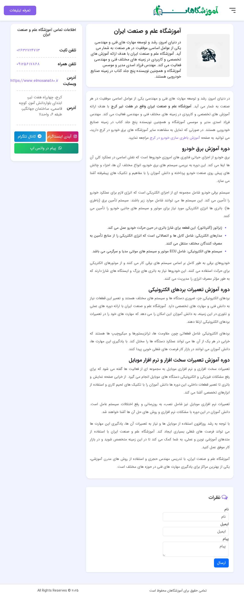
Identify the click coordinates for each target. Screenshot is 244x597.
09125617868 (28, 64)
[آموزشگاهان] (186, 10)
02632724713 (28, 50)
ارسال (221, 563)
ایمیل (224, 524)
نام (226, 509)
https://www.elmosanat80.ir (34, 81)
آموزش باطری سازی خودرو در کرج (175, 138)
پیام (226, 539)
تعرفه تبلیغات (20, 10)
